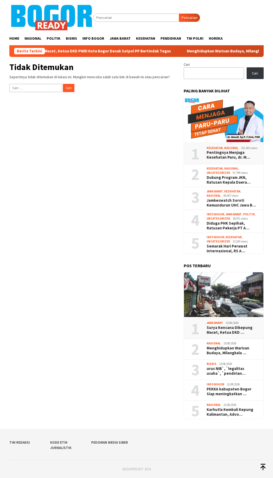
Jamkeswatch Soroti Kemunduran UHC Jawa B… (231, 203)
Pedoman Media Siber (109, 442)
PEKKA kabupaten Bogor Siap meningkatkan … (229, 391)
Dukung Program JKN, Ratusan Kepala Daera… (229, 180)
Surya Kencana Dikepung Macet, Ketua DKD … (229, 330)
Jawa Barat (215, 191)
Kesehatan (215, 148)
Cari (187, 64)
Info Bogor (215, 214)
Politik (249, 214)
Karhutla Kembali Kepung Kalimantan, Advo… (230, 412)
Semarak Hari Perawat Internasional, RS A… (227, 248)
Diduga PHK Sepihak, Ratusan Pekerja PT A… (228, 225)
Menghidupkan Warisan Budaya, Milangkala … (228, 350)
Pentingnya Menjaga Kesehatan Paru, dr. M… (228, 155)
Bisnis (211, 364)
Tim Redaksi (19, 442)
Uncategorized (218, 173)
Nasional (231, 148)
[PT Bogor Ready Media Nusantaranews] (51, 17)
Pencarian (189, 17)
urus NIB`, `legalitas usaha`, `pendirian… (226, 371)
